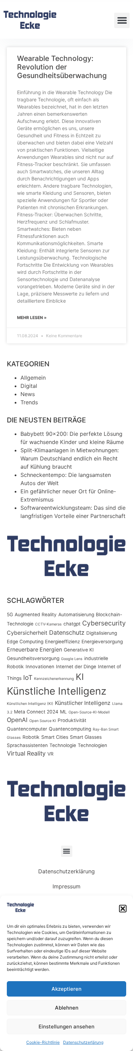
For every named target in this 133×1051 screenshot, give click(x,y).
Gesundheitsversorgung (33, 658)
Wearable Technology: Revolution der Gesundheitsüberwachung (62, 67)
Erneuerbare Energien (34, 649)
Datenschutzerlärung (83, 1042)
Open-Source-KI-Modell (89, 712)
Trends (29, 402)
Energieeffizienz (62, 641)
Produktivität (72, 720)
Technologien (92, 745)
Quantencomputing (70, 729)
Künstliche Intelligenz (56, 691)
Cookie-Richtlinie (43, 1042)
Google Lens (72, 659)
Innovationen (40, 666)
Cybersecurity (104, 623)
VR (50, 754)
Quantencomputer (27, 729)
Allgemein (33, 377)
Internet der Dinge (76, 666)
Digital (28, 385)
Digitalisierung (101, 633)
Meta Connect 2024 (36, 711)
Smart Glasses (86, 737)
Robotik (31, 737)
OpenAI (17, 719)
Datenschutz (67, 632)
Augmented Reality (36, 614)
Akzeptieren (66, 989)
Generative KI (79, 650)
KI (80, 676)
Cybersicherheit (27, 633)
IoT (27, 677)
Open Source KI (42, 721)
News (27, 394)
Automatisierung (76, 614)
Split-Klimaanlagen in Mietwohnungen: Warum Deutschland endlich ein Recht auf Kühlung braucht (69, 458)
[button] (122, 908)
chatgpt (71, 623)
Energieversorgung (102, 641)
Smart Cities (54, 737)
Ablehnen (66, 1007)
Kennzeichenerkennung (54, 678)
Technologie (62, 745)
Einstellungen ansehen (66, 1026)
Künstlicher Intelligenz (82, 703)
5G (10, 614)
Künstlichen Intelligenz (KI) (30, 703)
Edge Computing (25, 641)
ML (63, 711)
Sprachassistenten (27, 745)
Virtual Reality (26, 753)
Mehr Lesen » (32, 317)
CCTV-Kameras (48, 624)
